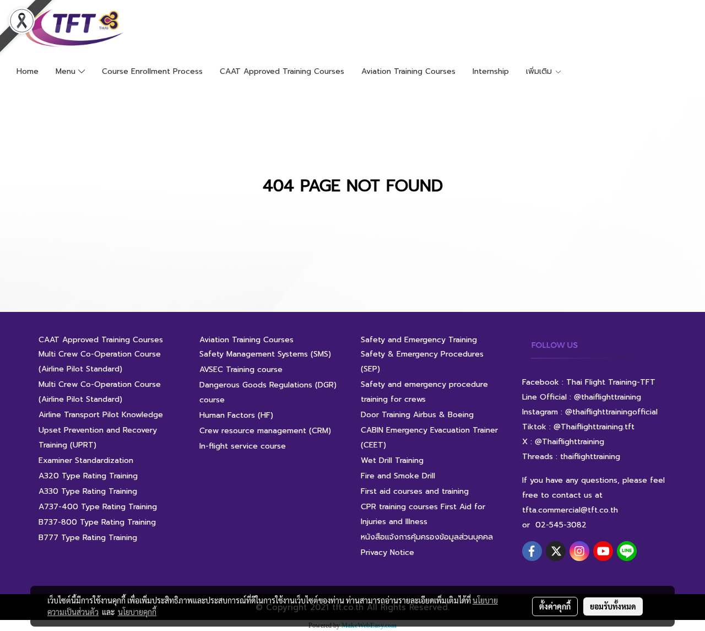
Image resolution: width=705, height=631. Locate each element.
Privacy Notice (387, 552)
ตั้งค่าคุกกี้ (555, 606)
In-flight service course (242, 446)
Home (28, 71)
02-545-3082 (561, 525)
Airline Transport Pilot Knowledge (101, 414)
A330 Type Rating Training (88, 491)
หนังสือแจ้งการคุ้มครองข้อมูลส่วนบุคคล (427, 537)
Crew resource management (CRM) (265, 430)
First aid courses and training (415, 491)
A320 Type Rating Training (88, 476)
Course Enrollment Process (152, 71)
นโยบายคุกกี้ (137, 612)
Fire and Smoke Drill (398, 476)
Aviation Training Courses (408, 71)
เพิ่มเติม (540, 71)
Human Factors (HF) (236, 415)
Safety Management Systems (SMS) (265, 354)
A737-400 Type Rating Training (98, 507)
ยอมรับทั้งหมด (613, 606)
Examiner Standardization (86, 460)
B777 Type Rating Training (88, 537)
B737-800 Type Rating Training (97, 522)
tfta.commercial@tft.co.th (570, 510)
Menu (67, 71)
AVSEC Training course (241, 369)
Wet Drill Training (392, 460)
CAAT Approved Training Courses (282, 71)
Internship (491, 71)
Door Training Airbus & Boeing (417, 414)
